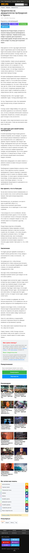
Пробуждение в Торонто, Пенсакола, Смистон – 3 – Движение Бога (6, 411)
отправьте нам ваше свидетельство (16, 359)
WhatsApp (23, 24)
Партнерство (14, 376)
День (3, 522)
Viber (14, 24)
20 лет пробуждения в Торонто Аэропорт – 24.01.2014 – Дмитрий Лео (20, 426)
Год (16, 522)
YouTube (6, 542)
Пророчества (14, 7)
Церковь (14, 530)
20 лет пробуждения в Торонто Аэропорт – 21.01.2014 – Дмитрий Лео (20, 395)
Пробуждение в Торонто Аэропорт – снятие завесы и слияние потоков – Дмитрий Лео (6, 427)
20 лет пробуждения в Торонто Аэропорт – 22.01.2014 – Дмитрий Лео (20, 411)
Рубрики (8, 7)
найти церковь (14, 349)
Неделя (7, 522)
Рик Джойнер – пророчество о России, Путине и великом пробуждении (18, 458)
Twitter (15, 539)
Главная (3, 7)
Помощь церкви (6, 515)
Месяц (12, 522)
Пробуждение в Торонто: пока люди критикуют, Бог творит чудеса (19, 442)
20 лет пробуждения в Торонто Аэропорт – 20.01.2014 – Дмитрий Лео (7, 458)
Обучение (24, 530)
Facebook (5, 24)
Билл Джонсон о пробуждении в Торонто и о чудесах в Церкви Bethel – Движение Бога (7, 443)
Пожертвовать (14, 372)
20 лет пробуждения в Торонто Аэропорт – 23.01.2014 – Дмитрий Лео (7, 395)
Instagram (15, 542)
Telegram (5, 26)
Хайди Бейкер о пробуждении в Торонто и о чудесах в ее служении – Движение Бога (7, 474)
